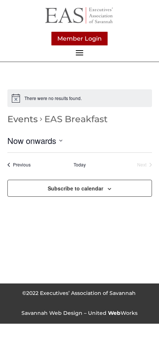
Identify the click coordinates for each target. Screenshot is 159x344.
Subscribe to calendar (75, 188)
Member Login (79, 38)
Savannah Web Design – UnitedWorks (79, 313)
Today (80, 165)
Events (22, 119)
